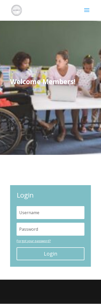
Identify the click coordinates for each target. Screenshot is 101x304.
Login (50, 253)
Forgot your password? (34, 241)
